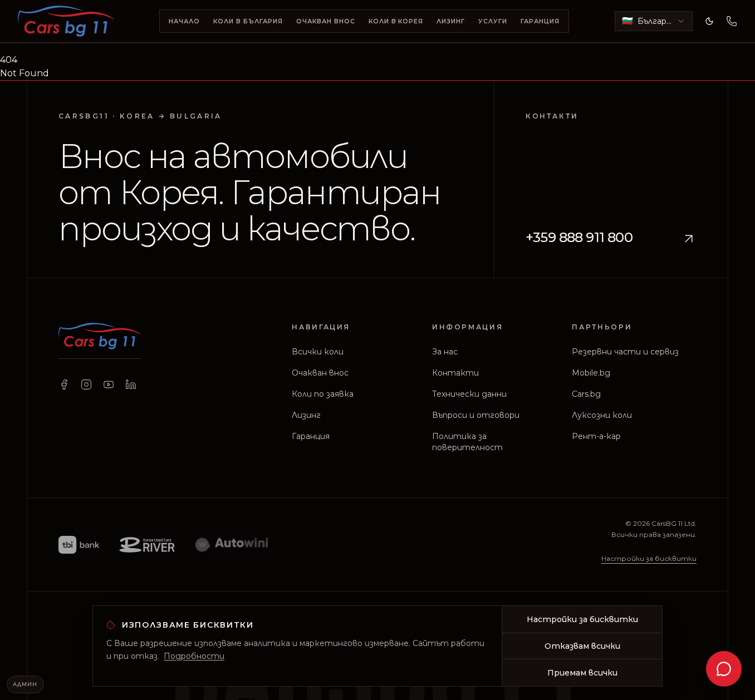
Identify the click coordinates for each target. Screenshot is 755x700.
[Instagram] (86, 384)
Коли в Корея (396, 21)
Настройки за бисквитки (649, 559)
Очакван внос (325, 21)
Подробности (194, 656)
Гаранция (540, 21)
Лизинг (451, 21)
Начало (184, 21)
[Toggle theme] (709, 21)
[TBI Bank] (78, 545)
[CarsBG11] (66, 21)
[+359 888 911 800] (731, 21)
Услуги (492, 21)
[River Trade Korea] (147, 545)
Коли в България (248, 21)
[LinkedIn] (130, 384)
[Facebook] (64, 384)
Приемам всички (582, 673)
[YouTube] (108, 384)
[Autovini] (232, 545)
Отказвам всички (582, 646)
